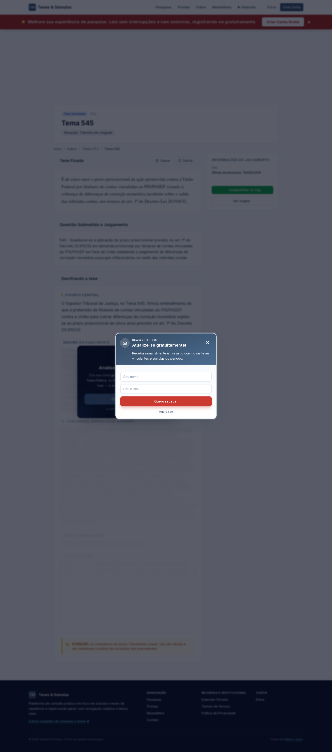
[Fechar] (207, 342)
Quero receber (166, 401)
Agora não (166, 411)
